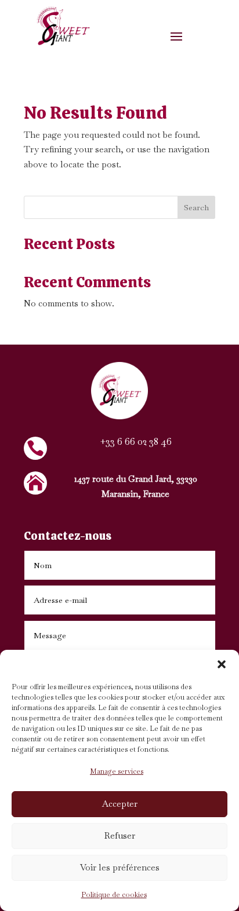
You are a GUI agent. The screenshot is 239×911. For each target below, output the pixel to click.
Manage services (116, 771)
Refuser (119, 835)
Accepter (119, 803)
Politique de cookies (114, 894)
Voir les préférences (120, 867)
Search (196, 207)
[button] (221, 664)
